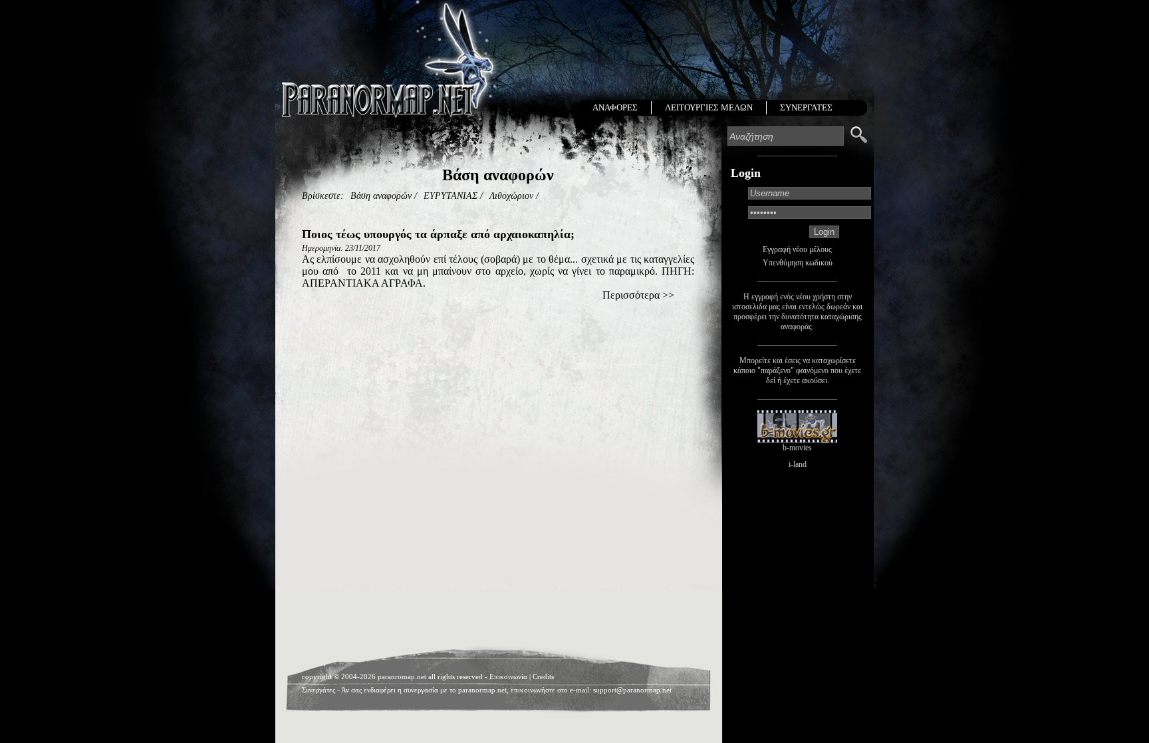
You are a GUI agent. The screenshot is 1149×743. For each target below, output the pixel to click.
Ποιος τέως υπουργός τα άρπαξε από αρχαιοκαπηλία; (438, 234)
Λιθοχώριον (511, 196)
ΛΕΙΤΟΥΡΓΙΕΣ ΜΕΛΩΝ (709, 107)
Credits (543, 676)
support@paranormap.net (632, 690)
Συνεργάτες (318, 690)
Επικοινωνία (508, 676)
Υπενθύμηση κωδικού (797, 262)
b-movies (797, 447)
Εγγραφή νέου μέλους (797, 249)
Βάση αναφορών (381, 196)
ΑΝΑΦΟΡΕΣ (615, 107)
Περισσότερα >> (638, 295)
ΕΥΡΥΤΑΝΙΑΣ (450, 196)
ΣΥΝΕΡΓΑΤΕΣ (806, 107)
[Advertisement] (498, 341)
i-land (798, 464)
